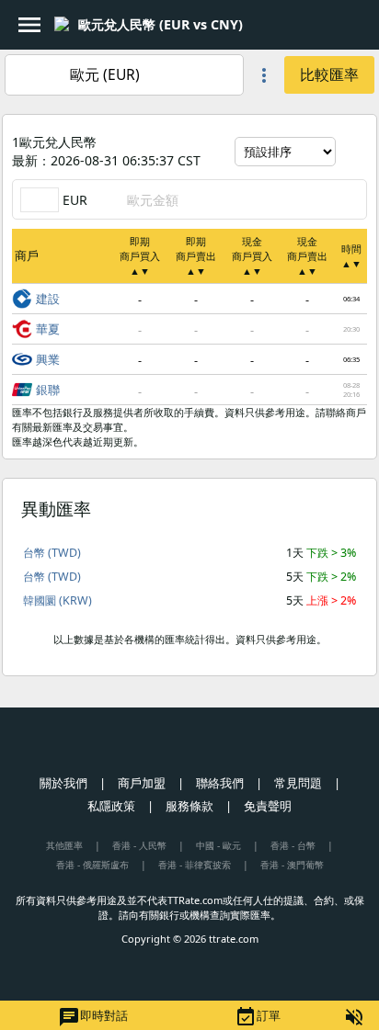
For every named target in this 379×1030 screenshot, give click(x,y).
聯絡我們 (220, 783)
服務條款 (189, 806)
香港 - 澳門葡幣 (292, 864)
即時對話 (93, 1017)
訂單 (258, 1017)
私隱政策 (111, 806)
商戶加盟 (142, 783)
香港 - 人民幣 (139, 845)
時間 (351, 256)
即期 (140, 255)
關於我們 (63, 783)
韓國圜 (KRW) (57, 600)
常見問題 (298, 783)
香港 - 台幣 (293, 845)
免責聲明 (268, 806)
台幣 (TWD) (52, 552)
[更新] (353, 151)
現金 (252, 255)
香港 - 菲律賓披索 (194, 864)
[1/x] (258, 25)
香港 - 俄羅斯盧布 (92, 864)
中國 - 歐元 (218, 845)
